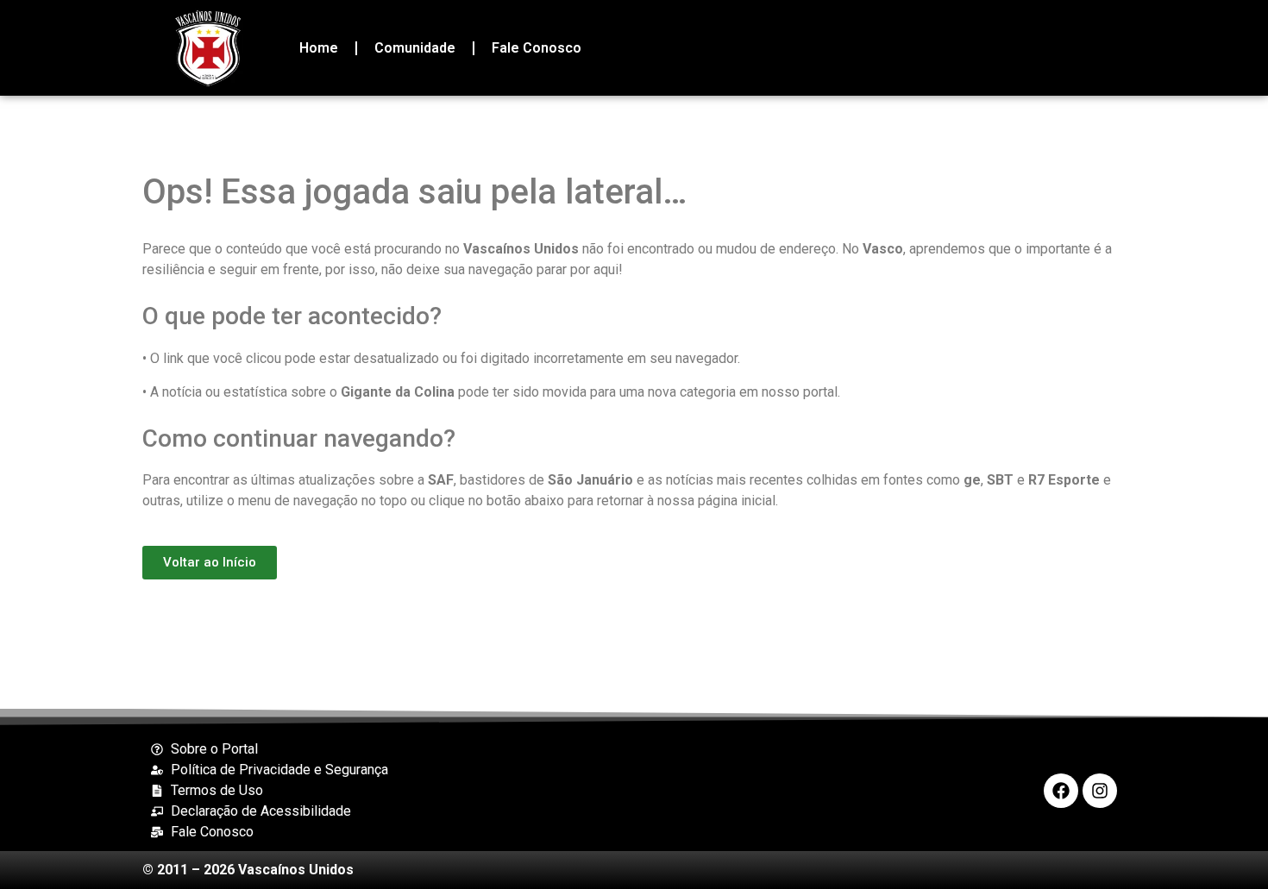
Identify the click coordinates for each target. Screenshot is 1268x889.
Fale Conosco (536, 48)
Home (318, 48)
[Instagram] (1100, 790)
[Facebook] (1061, 790)
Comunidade (414, 48)
